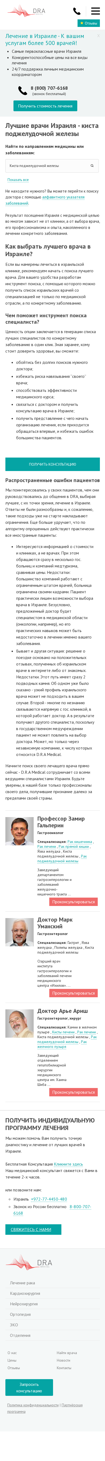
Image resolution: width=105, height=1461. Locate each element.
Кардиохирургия (25, 1293)
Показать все (18, 179)
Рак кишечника (80, 841)
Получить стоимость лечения (45, 106)
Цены (12, 1360)
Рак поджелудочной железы (62, 858)
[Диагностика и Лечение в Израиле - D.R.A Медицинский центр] (26, 11)
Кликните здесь (68, 1164)
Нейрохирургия (24, 1303)
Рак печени (46, 846)
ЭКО (14, 1324)
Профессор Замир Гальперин (61, 822)
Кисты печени (63, 1032)
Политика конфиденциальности (33, 1405)
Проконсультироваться (73, 901)
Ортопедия (20, 1314)
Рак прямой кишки (74, 846)
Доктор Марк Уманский (55, 923)
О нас (12, 1352)
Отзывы (91, 23)
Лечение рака (22, 1282)
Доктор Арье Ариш (62, 1010)
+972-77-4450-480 (49, 1199)
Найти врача (67, 1352)
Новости (63, 1360)
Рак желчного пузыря (62, 1044)
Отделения (20, 1335)
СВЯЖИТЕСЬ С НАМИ (31, 1229)
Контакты (64, 1367)
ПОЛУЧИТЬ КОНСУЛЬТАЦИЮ (52, 464)
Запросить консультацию (29, 1387)
